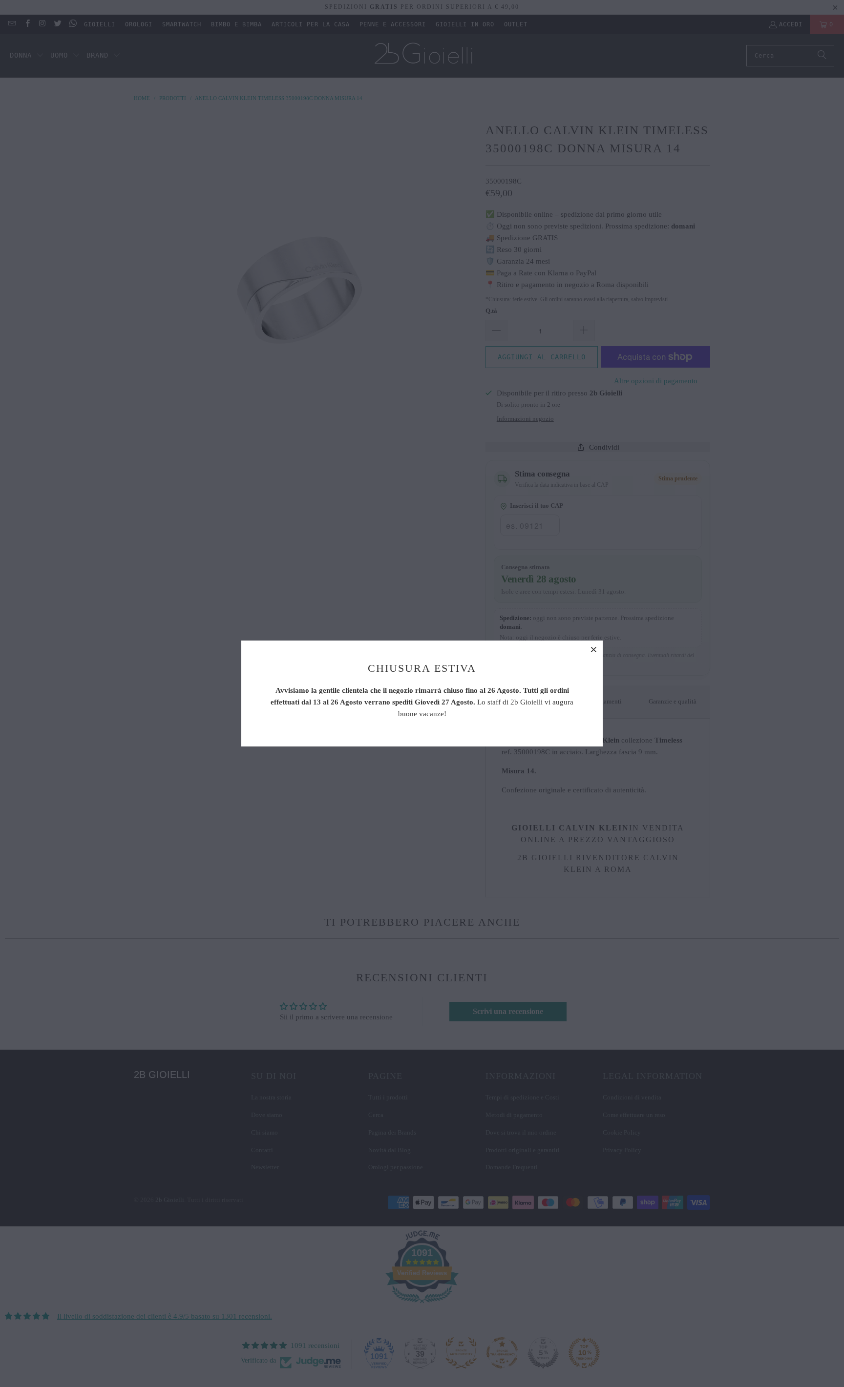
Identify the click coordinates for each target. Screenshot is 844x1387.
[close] (594, 649)
